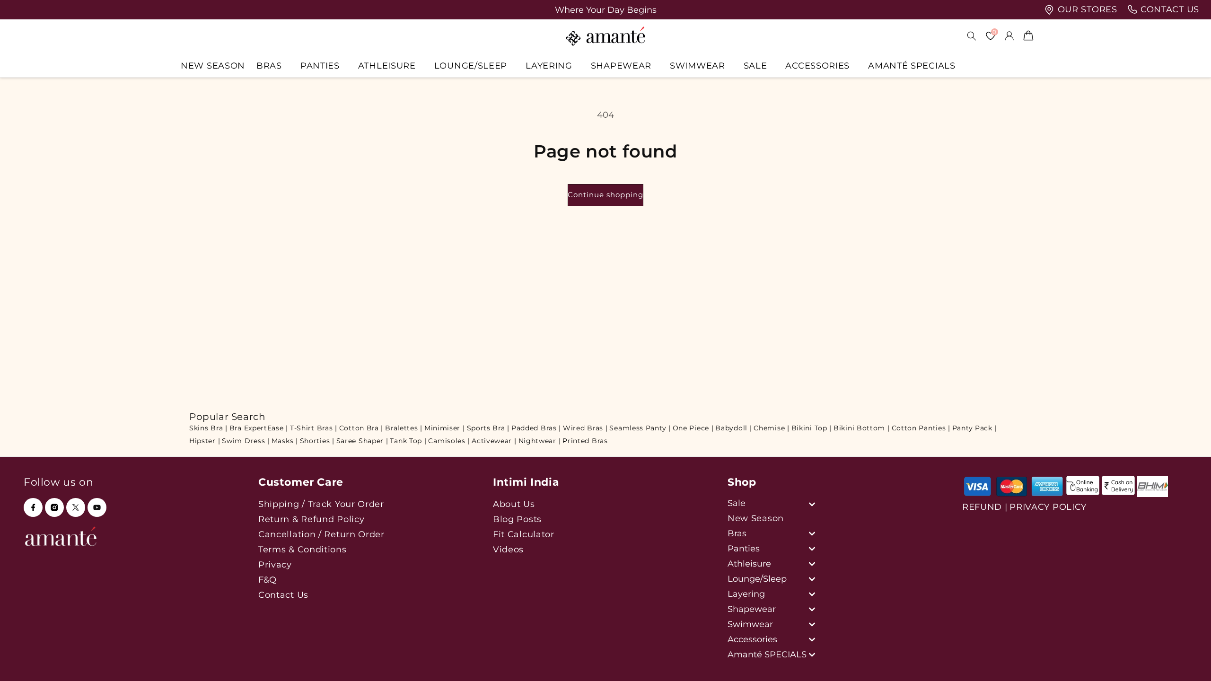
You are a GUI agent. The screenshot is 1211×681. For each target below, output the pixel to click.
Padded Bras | (536, 428)
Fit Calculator (523, 534)
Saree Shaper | (362, 441)
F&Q (267, 580)
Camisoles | (449, 441)
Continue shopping (605, 194)
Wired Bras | (585, 428)
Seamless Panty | (639, 428)
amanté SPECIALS (912, 65)
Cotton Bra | (361, 428)
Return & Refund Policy (311, 519)
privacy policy (1048, 507)
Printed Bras (584, 441)
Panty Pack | (974, 428)
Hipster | (204, 441)
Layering (549, 65)
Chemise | (771, 428)
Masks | (285, 441)
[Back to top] (1187, 660)
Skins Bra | (208, 428)
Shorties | (317, 441)
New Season (756, 518)
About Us (514, 504)
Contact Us (283, 595)
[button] (273, 65)
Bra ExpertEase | (258, 428)
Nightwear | (539, 441)
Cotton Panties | (921, 428)
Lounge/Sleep (470, 65)
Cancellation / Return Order (321, 534)
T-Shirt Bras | (313, 428)
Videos (508, 549)
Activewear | (494, 441)
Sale (755, 65)
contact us (1168, 9)
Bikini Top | (811, 428)
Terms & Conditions (302, 549)
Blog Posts (517, 519)
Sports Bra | (488, 428)
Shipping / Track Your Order (321, 504)
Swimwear (697, 65)
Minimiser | (444, 428)
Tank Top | (408, 441)
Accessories (817, 65)
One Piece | (693, 428)
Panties (320, 65)
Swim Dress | (245, 441)
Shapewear (621, 65)
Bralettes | (403, 428)
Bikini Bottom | (862, 428)
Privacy (275, 564)
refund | (985, 507)
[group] (605, 10)
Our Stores (1086, 9)
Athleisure (387, 65)
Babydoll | (733, 428)
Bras (269, 65)
